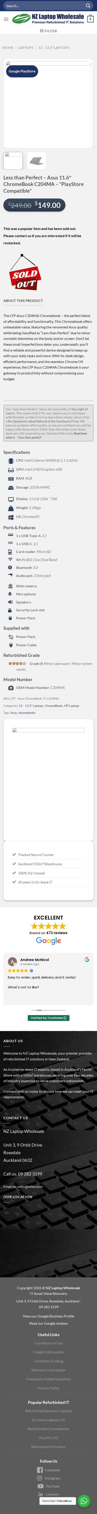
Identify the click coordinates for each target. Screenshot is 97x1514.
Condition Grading (48, 1361)
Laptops (25, 47)
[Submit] (88, 5)
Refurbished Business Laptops (48, 1411)
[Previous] (11, 103)
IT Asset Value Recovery (48, 1293)
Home (7, 47)
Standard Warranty (60, 433)
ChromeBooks (54, 706)
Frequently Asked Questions (48, 1379)
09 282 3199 (30, 1173)
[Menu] (6, 19)
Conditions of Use (48, 1343)
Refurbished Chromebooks (48, 1429)
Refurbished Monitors (48, 1446)
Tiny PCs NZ (48, 1437)
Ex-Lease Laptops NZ (48, 1420)
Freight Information (48, 1352)
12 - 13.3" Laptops (53, 47)
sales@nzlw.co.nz (30, 1186)
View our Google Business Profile (48, 1316)
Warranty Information (48, 1370)
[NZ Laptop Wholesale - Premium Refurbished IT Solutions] (48, 19)
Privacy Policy (48, 1388)
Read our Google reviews (48, 1323)
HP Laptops (71, 706)
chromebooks (27, 712)
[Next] (86, 103)
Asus (14, 712)
